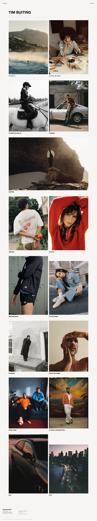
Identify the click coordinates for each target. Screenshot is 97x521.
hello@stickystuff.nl (8, 513)
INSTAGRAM (86, 16)
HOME (92, 3)
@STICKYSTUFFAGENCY (7, 512)
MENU (5, 3)
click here (16, 519)
